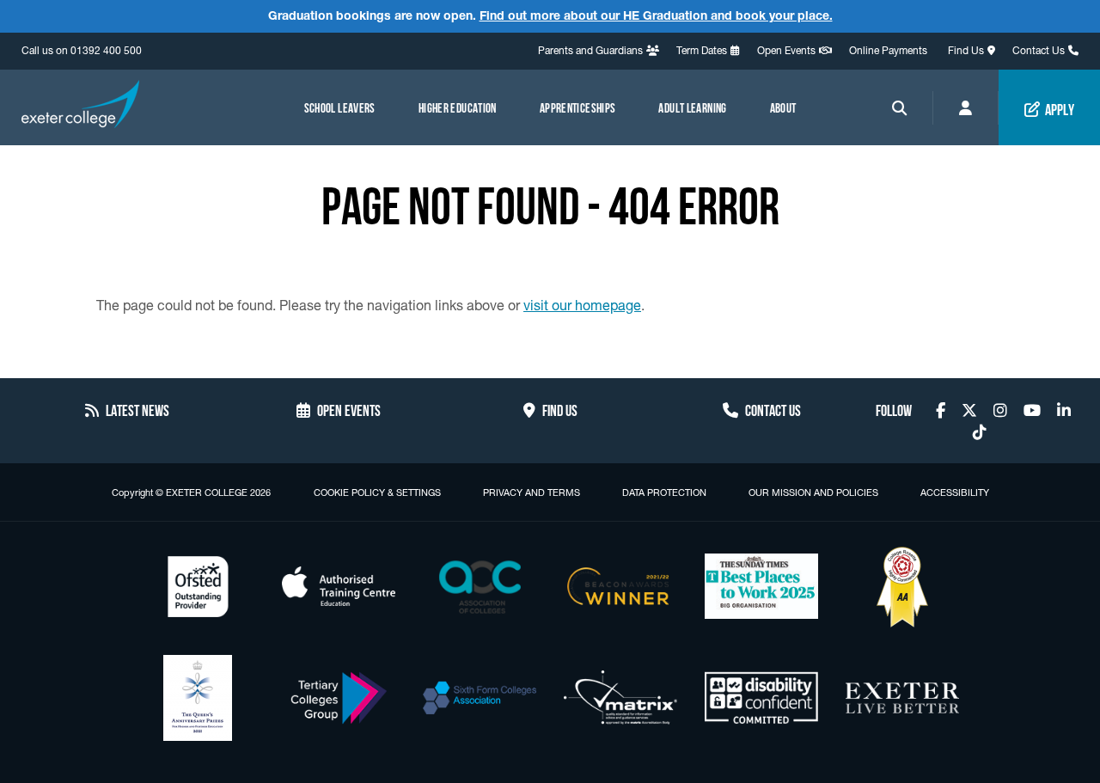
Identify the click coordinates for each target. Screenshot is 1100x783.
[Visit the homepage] (80, 106)
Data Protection (664, 492)
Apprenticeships (578, 107)
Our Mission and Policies (813, 492)
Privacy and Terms (531, 492)
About (783, 107)
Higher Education (458, 107)
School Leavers (340, 107)
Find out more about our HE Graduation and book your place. (656, 15)
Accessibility (954, 492)
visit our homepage (582, 305)
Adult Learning (692, 107)
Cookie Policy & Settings (377, 492)
